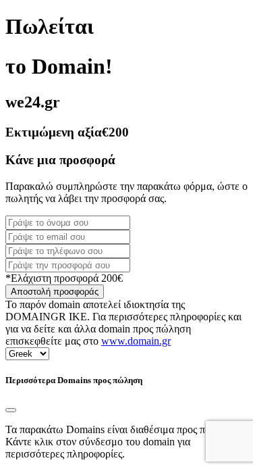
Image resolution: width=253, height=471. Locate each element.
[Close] (10, 410)
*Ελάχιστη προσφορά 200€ (64, 278)
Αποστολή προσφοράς (55, 292)
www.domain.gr (136, 341)
